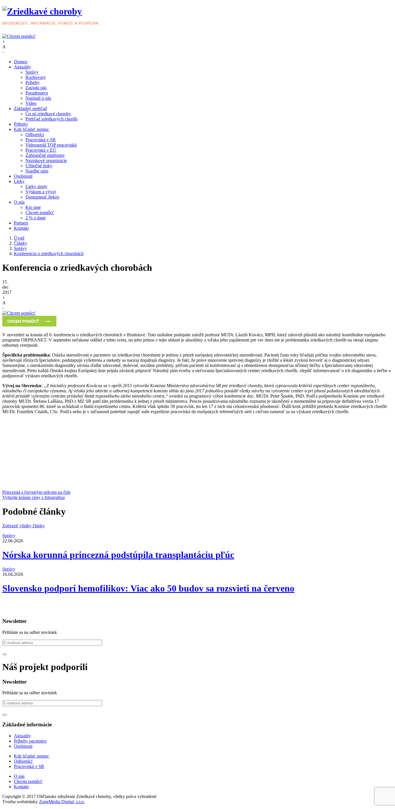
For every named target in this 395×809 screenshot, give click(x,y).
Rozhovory (35, 77)
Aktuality (22, 66)
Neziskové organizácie (46, 160)
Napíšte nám (36, 170)
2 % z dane (35, 217)
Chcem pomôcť (39, 212)
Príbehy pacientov (30, 741)
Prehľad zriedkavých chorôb (51, 118)
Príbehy (32, 82)
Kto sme (33, 207)
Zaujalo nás (36, 87)
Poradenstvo (36, 92)
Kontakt (21, 228)
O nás (19, 202)
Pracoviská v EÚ (40, 150)
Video (30, 103)
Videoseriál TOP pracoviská (51, 144)
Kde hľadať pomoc (31, 129)
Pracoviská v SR (40, 139)
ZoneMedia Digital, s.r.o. (62, 801)
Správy (31, 72)
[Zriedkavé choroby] (197, 16)
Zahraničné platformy (45, 155)
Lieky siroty (36, 186)
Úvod (19, 237)
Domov (21, 61)
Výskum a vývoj (40, 191)
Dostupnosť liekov (42, 196)
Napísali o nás (38, 98)
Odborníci (34, 134)
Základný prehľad (30, 108)
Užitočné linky (38, 165)
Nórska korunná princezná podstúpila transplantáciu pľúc (118, 555)
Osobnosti (23, 176)
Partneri (21, 222)
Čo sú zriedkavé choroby (48, 113)
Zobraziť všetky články (23, 525)
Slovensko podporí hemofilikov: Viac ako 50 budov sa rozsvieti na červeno (148, 588)
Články (20, 243)
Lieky (19, 181)
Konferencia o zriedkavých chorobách (49, 253)
